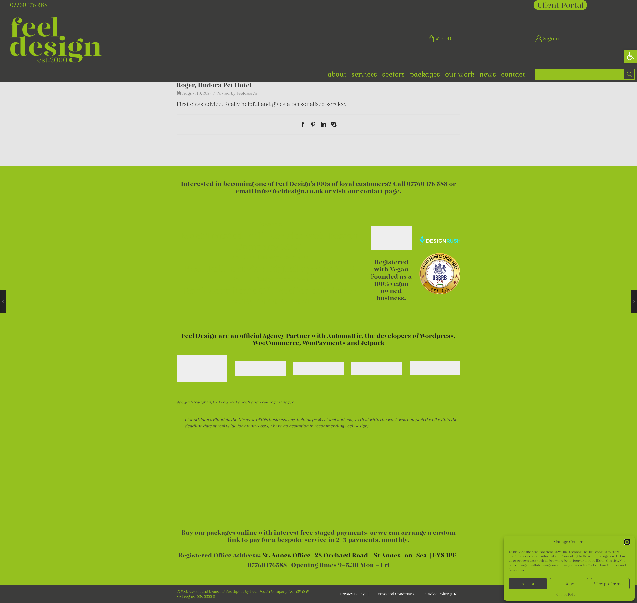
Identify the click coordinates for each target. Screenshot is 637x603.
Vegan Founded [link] (390, 273)
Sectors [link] (393, 74)
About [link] (337, 74)
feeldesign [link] (247, 93)
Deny (569, 584)
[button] (627, 541)
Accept (528, 584)
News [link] (487, 74)
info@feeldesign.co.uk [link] (289, 191)
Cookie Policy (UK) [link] (441, 594)
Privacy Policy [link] (352, 594)
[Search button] (629, 74)
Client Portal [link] (560, 5)
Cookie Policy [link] (566, 594)
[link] (630, 56)
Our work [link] (460, 74)
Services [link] (364, 74)
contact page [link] (379, 191)
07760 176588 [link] (267, 565)
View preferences (610, 584)
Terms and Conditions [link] (395, 594)
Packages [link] (425, 74)
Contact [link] (513, 74)
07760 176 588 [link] (427, 183)
